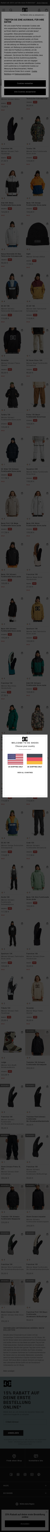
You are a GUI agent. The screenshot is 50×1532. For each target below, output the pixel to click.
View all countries (25, 773)
